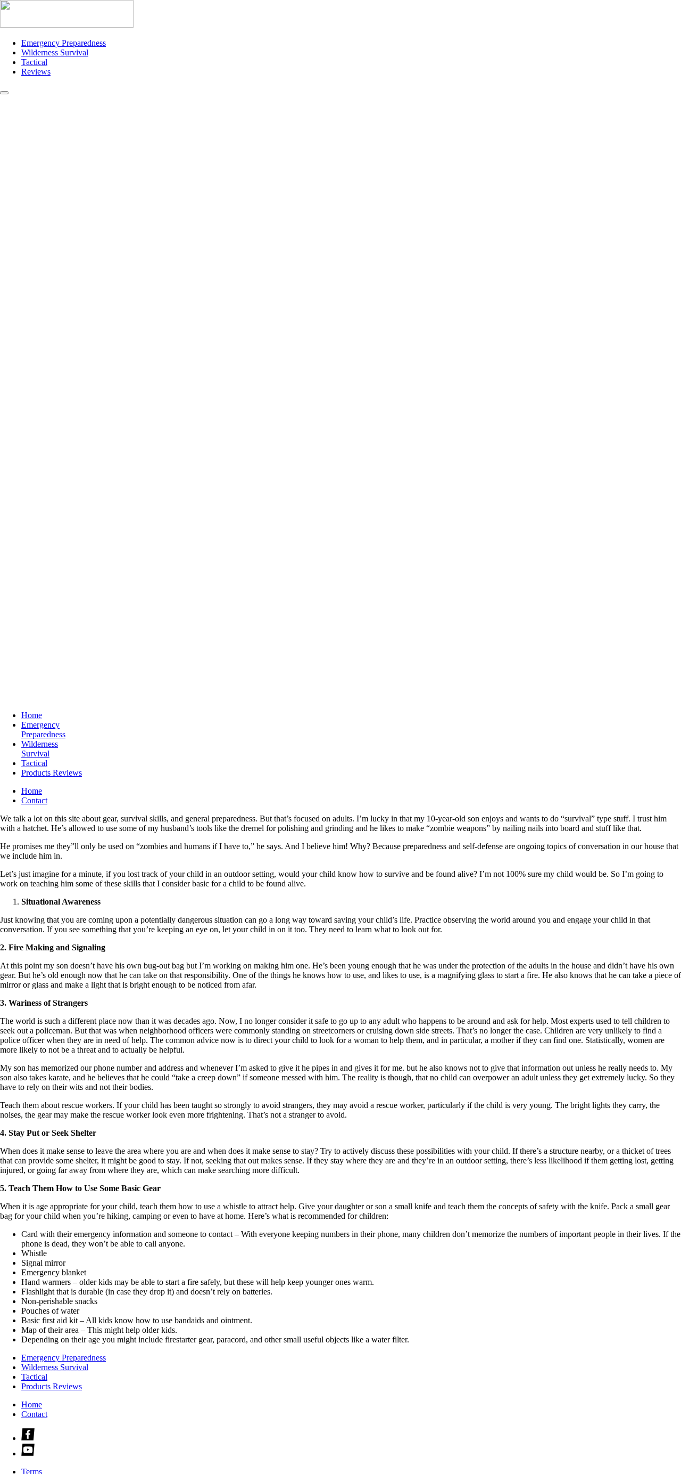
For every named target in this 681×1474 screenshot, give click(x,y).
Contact (34, 800)
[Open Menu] (4, 92)
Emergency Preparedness (63, 42)
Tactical (34, 62)
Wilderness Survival (54, 52)
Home (31, 715)
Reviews (36, 71)
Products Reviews (51, 772)
